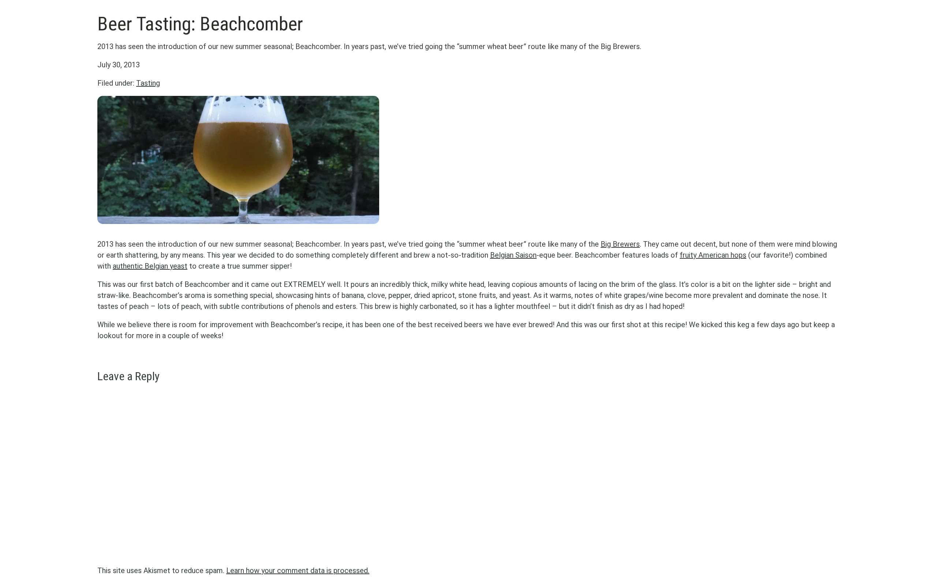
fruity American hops (713, 255)
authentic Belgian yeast (150, 266)
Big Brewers (620, 244)
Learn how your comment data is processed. (297, 570)
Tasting (148, 83)
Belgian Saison (513, 255)
